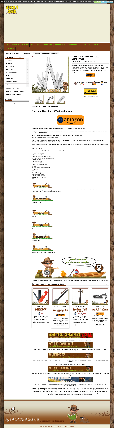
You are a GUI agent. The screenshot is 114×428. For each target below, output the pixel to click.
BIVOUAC (25, 45)
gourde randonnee (71, 391)
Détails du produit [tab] (50, 107)
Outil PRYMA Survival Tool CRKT (100, 309)
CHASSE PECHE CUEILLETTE (14, 94)
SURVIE (96, 45)
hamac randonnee (98, 360)
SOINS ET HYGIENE (60, 45)
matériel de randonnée (85, 340)
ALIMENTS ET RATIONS (13, 88)
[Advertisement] (57, 29)
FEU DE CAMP (35, 45)
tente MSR (74, 386)
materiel (70, 349)
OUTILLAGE (86, 45)
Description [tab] (36, 107)
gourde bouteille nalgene (95, 384)
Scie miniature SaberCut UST (41, 309)
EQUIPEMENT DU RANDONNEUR (15, 91)
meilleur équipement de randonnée (68, 364)
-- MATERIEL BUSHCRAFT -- (14, 57)
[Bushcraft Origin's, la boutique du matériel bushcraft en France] (57, 403)
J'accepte (98, 1)
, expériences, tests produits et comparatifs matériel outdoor (61, 384)
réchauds (45, 280)
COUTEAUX (15, 45)
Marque (86, 62)
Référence (75, 62)
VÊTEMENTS (10, 49)
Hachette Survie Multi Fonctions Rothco (80, 310)
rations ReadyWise (87, 394)
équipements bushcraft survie (80, 280)
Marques (8, 99)
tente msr (99, 390)
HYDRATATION (47, 45)
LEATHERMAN (92, 62)
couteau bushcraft (96, 349)
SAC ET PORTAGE (74, 45)
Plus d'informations (107, 1)
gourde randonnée (102, 280)
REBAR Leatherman (53, 144)
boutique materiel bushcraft (95, 388)
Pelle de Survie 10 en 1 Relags (60, 311)
